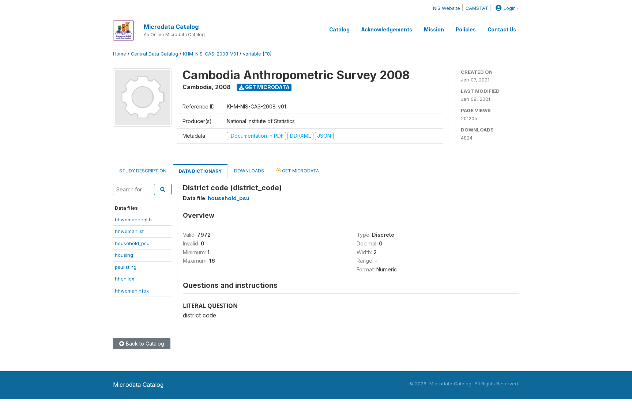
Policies (466, 30)
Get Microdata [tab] (300, 171)
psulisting (125, 267)
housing (124, 255)
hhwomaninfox (132, 291)
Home (119, 54)
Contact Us (502, 30)
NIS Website (446, 8)
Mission (434, 30)
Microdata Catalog (171, 26)
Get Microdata (267, 87)
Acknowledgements (386, 30)
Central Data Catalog (154, 54)
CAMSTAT (477, 8)
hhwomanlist (129, 231)
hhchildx (124, 279)
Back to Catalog (144, 343)
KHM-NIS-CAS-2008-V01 (210, 54)
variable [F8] (257, 54)
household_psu (132, 243)
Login (510, 8)
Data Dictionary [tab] (200, 171)
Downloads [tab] (249, 171)
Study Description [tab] (142, 171)
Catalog (339, 30)
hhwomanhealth (133, 219)
